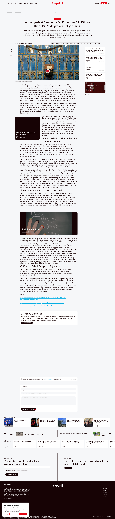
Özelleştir (7, 514)
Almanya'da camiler (61, 43)
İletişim (104, 490)
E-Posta (22, 390)
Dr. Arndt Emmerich (28, 43)
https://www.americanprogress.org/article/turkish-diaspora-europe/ (42, 303)
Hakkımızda (105, 492)
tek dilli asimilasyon (94, 43)
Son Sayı (97, 3)
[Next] (7, 447)
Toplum (20, 3)
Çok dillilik (86, 43)
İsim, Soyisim (24, 386)
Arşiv (36, 3)
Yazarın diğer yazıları (26, 322)
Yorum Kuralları (106, 487)
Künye (104, 485)
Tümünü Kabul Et (23, 514)
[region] (15, 510)
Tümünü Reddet (14, 514)
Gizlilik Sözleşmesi (97, 516)
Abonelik (104, 3)
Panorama (13, 3)
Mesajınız (23, 395)
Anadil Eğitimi (79, 43)
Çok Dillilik (57, 19)
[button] (109, 3)
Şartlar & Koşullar (106, 516)
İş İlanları (105, 494)
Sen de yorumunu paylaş (28, 409)
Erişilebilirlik (106, 496)
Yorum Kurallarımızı (49, 379)
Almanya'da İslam (70, 43)
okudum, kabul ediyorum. (17, 470)
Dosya (26, 3)
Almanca (53, 43)
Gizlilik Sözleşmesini (10, 470)
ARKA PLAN (18, 12)
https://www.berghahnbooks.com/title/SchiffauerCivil (37, 306)
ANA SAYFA (9, 12)
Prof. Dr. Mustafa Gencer (91, 90)
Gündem (7, 3)
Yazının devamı (8, 498)
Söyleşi (31, 3)
